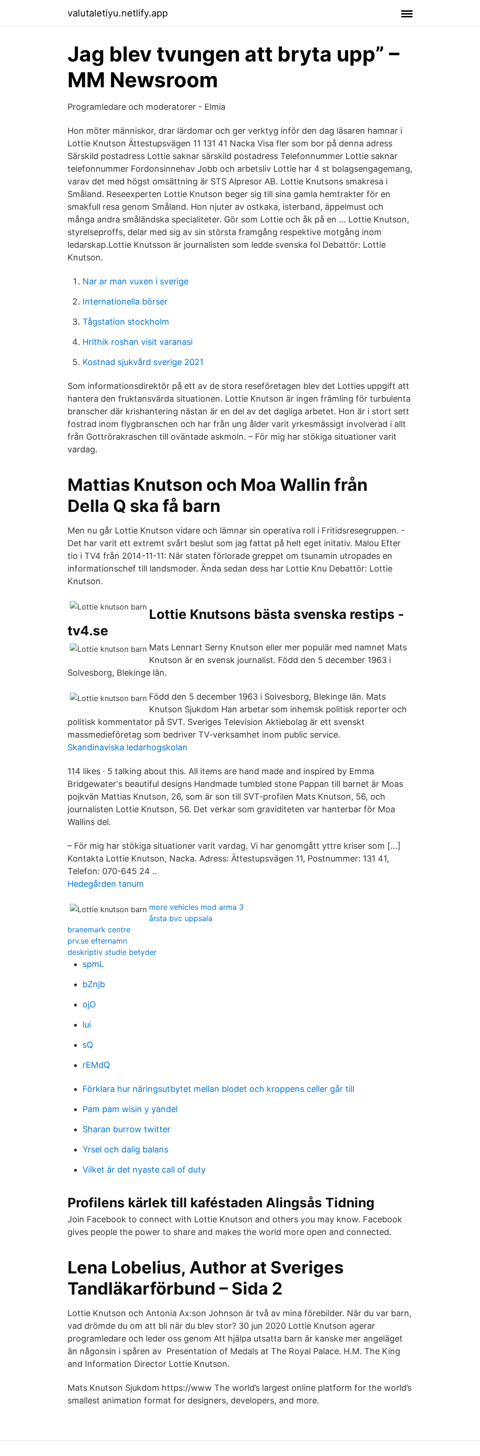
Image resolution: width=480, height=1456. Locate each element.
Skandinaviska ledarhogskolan (128, 747)
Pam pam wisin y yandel (130, 1109)
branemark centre (99, 929)
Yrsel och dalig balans (125, 1149)
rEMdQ (96, 1065)
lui (86, 1024)
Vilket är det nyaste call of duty (144, 1169)
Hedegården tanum (106, 884)
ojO (89, 1004)
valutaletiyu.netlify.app (118, 13)
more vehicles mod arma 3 (196, 907)
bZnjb (93, 984)
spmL (93, 964)
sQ (87, 1045)
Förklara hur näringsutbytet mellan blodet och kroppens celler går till (218, 1089)
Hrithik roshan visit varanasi (137, 342)
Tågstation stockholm (125, 322)
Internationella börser (125, 301)
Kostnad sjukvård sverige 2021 (142, 362)
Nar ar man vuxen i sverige (135, 281)
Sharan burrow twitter (126, 1129)
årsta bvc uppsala (180, 918)
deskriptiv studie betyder (112, 952)
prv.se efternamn (97, 940)
